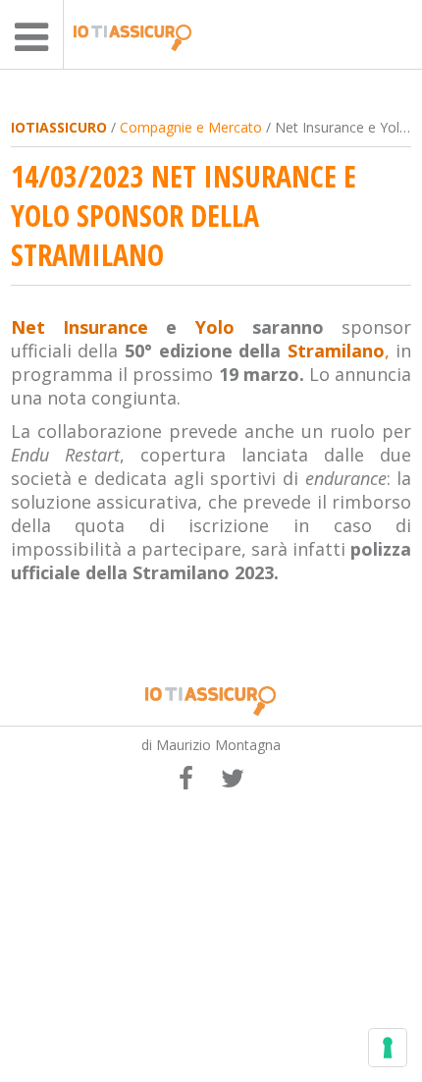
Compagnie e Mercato (191, 127)
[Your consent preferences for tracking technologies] (387, 1047)
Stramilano (336, 350)
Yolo (215, 327)
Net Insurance (79, 327)
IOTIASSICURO (59, 127)
